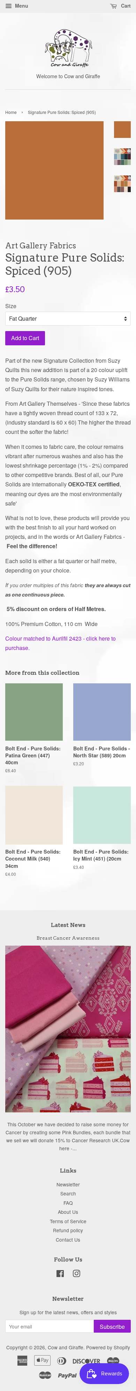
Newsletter (68, 1184)
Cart (125, 5)
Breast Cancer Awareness (68, 938)
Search (68, 1193)
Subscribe (112, 1327)
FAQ (68, 1202)
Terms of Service (68, 1221)
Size (10, 306)
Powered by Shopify (108, 1347)
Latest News (68, 925)
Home (11, 112)
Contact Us (68, 1239)
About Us (68, 1211)
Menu (21, 5)
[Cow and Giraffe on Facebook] (60, 1274)
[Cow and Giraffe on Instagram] (76, 1274)
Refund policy (68, 1230)
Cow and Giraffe (65, 1347)
